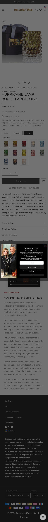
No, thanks (31, 274)
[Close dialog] (45, 246)
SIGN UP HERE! (32, 267)
